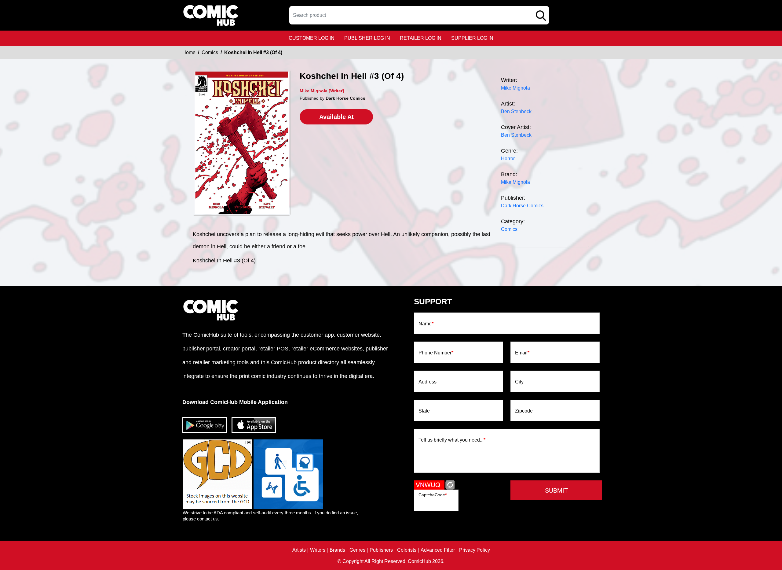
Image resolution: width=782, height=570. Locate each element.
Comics (210, 52)
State (424, 411)
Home (189, 52)
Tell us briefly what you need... (451, 440)
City (519, 382)
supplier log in (472, 38)
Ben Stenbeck (516, 111)
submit (556, 490)
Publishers (381, 550)
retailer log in (420, 38)
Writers (317, 550)
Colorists (406, 550)
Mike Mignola (515, 88)
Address (427, 382)
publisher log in (367, 38)
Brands (337, 550)
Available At (336, 116)
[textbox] (419, 15)
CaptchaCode (432, 495)
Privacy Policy (474, 550)
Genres (357, 550)
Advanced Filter (438, 550)
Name (425, 324)
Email (522, 353)
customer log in (311, 38)
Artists (299, 550)
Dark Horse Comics (522, 205)
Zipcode (524, 411)
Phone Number (435, 353)
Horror (508, 158)
